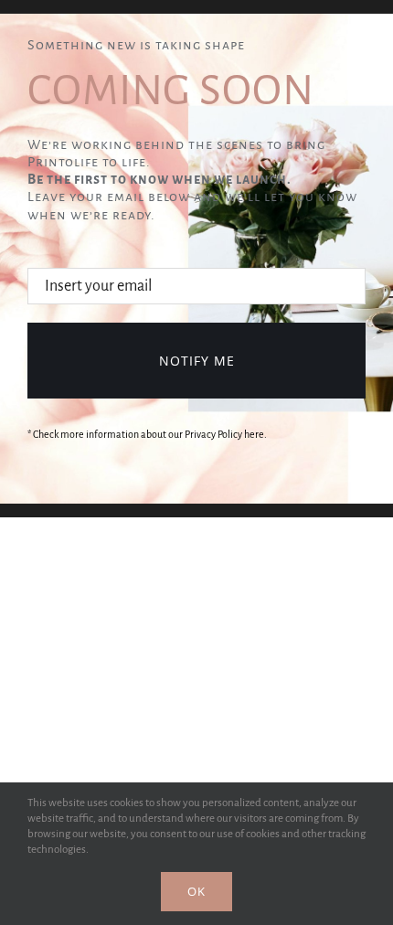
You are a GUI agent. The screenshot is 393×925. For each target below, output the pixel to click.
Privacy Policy (213, 434)
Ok (196, 891)
